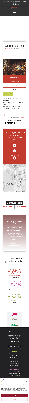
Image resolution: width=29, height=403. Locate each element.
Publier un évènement (14, 373)
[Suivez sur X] (13, 4)
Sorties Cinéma (14, 356)
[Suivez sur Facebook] (11, 4)
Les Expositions (14, 359)
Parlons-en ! (14, 244)
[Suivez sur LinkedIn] (18, 4)
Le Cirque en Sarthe (14, 365)
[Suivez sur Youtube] (16, 4)
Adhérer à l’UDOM (14, 371)
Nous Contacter (14, 347)
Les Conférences (14, 358)
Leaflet (16, 191)
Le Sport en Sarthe (14, 361)
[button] (27, 381)
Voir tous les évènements (14, 203)
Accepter (14, 395)
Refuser (14, 399)
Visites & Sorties (14, 363)
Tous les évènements (14, 354)
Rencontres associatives (14, 375)
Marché (22, 117)
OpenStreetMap (23, 191)
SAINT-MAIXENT (8, 94)
